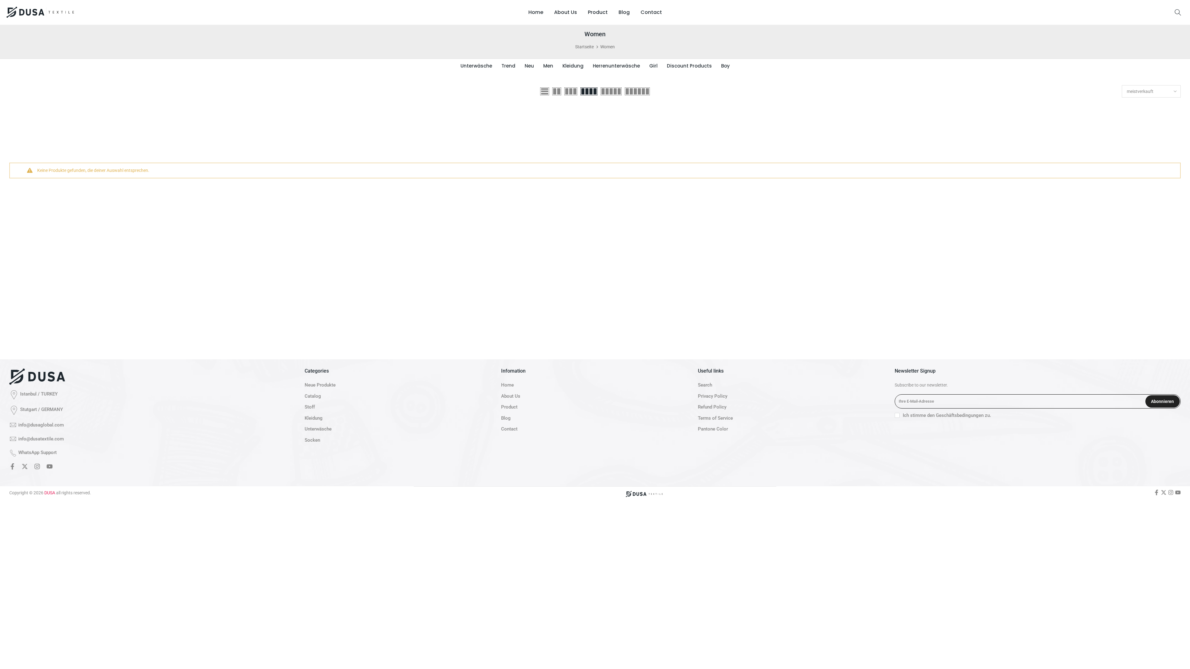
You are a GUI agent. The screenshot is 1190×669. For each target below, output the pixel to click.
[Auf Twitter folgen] (25, 467)
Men (548, 66)
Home (535, 12)
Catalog (313, 396)
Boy (725, 66)
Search (705, 385)
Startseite (584, 46)
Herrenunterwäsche (616, 66)
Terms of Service (715, 418)
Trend (508, 66)
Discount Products (689, 66)
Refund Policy (712, 407)
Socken (312, 440)
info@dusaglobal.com (41, 425)
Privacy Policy (712, 396)
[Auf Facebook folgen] (12, 467)
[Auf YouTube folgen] (49, 467)
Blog (624, 12)
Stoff (310, 407)
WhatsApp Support (37, 452)
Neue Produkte (320, 385)
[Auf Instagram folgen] (37, 467)
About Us (565, 12)
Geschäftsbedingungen (960, 415)
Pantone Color (713, 429)
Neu (529, 66)
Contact (651, 12)
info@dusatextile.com (41, 439)
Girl (653, 66)
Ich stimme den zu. (947, 415)
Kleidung (573, 66)
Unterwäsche (476, 66)
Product (598, 12)
